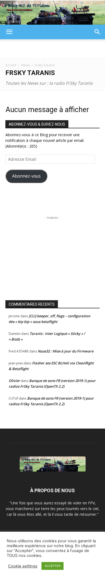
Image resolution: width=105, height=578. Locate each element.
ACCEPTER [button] (52, 566)
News (25, 65)
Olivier (14, 380)
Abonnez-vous (26, 176)
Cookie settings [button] (22, 566)
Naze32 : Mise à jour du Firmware (65, 351)
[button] (9, 32)
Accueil (10, 65)
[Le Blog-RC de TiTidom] (52, 13)
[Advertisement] (52, 48)
